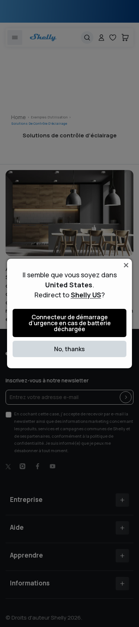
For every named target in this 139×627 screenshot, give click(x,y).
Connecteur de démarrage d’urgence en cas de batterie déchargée (70, 323)
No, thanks (69, 349)
